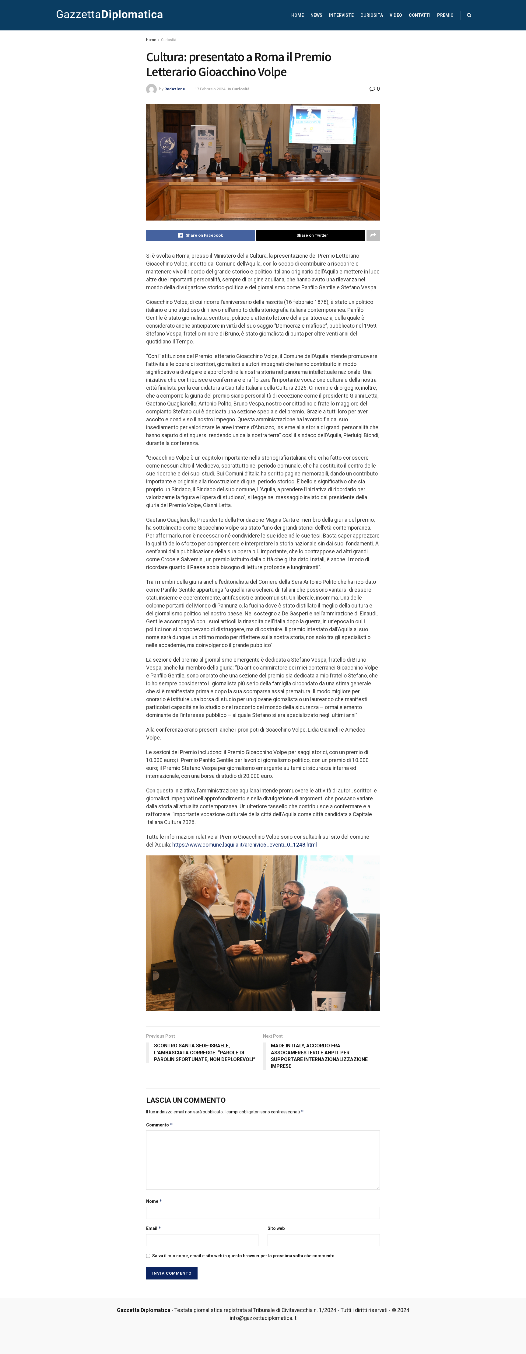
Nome (154, 1201)
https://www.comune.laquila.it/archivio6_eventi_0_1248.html (244, 845)
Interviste (341, 15)
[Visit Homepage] (109, 15)
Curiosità (371, 15)
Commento (159, 1125)
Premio (445, 15)
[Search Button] (469, 15)
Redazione (174, 89)
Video (396, 15)
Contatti (419, 15)
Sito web (276, 1228)
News (316, 15)
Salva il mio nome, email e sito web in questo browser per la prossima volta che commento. (244, 1255)
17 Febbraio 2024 (210, 89)
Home (297, 15)
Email (153, 1228)
